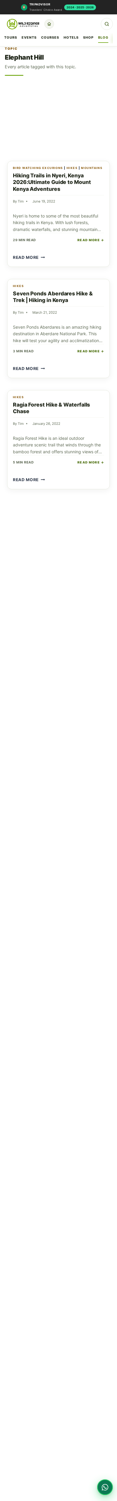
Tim (21, 201)
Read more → (90, 240)
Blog (103, 37)
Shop (88, 37)
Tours (10, 37)
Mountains (91, 168)
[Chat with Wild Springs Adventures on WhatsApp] (105, 1487)
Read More (29, 257)
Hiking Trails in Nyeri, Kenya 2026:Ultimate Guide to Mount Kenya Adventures (52, 182)
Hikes (72, 168)
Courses (50, 37)
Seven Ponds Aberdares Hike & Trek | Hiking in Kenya (53, 296)
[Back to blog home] (49, 24)
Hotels (71, 37)
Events (29, 37)
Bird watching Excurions (38, 168)
